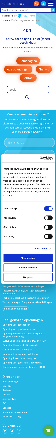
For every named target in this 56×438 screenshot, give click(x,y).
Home (5, 20)
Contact (28, 78)
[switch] (48, 217)
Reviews (7, 390)
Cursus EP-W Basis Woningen (17, 349)
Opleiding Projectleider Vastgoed (19, 358)
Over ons (7, 385)
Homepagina (28, 61)
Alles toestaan (28, 258)
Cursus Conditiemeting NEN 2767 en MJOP (24, 340)
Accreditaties (9, 398)
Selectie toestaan (28, 267)
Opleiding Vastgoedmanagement (20, 329)
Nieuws (44, 69)
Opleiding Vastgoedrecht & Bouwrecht (22, 362)
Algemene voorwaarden (15, 412)
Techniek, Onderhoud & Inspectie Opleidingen (26, 297)
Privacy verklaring (12, 416)
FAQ (5, 403)
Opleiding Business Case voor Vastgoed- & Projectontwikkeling (24, 335)
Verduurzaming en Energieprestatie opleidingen (27, 302)
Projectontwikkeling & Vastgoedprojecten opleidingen (24, 292)
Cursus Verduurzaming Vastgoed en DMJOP (24, 366)
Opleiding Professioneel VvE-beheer (21, 353)
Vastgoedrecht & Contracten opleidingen (24, 286)
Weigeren (28, 277)
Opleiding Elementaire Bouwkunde (20, 345)
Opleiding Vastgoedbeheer (16, 324)
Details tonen (40, 248)
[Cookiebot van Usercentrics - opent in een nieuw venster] (40, 158)
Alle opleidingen (18, 69)
